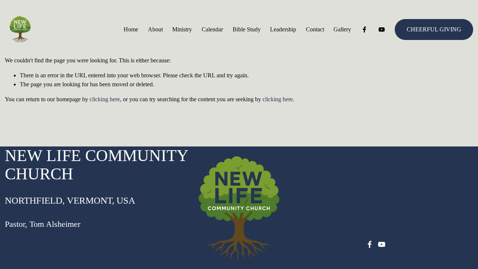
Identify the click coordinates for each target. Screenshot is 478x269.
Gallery (342, 29)
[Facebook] (364, 29)
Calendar (212, 29)
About (155, 29)
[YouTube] (381, 29)
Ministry (182, 29)
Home (131, 29)
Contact (315, 29)
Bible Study (247, 29)
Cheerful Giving (434, 29)
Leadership (283, 29)
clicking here (105, 99)
